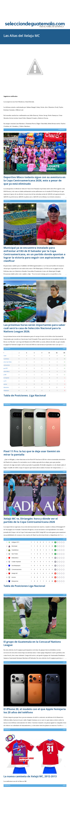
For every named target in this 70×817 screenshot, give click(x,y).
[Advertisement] (35, 9)
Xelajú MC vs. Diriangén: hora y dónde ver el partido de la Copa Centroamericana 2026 (31, 520)
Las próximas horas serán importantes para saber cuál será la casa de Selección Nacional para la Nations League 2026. (34, 328)
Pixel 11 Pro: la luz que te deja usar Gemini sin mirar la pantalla (32, 453)
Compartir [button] (61, 129)
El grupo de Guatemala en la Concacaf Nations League (32, 643)
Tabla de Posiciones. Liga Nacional (25, 395)
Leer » (64, 201)
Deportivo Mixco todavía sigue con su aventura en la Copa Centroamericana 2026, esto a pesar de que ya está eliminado (34, 180)
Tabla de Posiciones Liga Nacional (24, 586)
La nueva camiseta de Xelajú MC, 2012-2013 (30, 776)
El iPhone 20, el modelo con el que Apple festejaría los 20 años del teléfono (35, 710)
